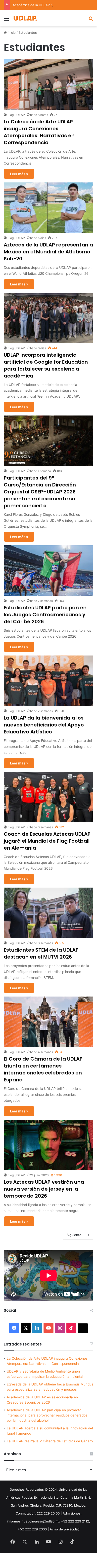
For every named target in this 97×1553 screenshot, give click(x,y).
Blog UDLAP (16, 115)
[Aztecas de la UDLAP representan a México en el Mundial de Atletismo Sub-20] (48, 207)
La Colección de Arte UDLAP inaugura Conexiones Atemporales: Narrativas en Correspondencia (39, 132)
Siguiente (74, 1235)
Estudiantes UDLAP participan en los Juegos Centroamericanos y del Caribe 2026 (45, 614)
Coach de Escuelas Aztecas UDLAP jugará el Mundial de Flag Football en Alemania (47, 840)
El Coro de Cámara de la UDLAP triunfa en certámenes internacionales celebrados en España (43, 1069)
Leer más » (19, 174)
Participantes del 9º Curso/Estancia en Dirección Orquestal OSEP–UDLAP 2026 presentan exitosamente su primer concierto (40, 491)
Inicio (11, 33)
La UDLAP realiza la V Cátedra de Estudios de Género (50, 1441)
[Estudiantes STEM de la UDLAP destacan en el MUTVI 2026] (48, 913)
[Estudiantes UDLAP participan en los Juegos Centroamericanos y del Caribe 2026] (48, 570)
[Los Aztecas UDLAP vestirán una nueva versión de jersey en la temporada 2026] (48, 1145)
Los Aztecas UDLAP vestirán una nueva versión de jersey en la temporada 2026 (44, 1188)
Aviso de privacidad (65, 1529)
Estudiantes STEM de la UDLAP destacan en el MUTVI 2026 (41, 953)
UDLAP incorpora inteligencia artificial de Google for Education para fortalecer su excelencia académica (46, 365)
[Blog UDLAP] (24, 18)
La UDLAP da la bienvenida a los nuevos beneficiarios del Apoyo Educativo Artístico (44, 724)
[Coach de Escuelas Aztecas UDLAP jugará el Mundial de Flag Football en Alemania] (48, 797)
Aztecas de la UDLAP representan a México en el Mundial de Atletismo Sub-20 (48, 251)
